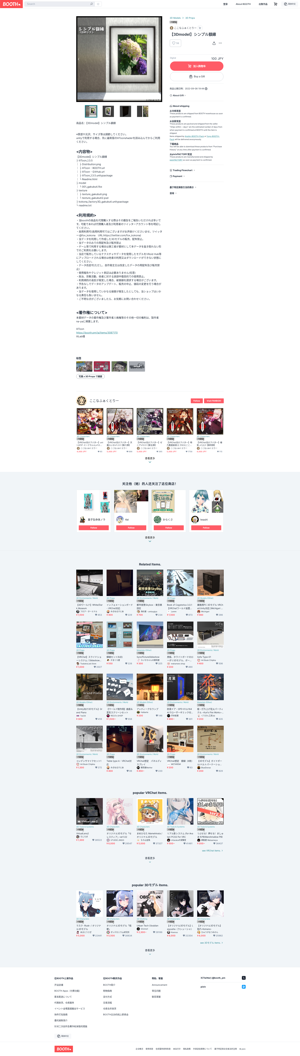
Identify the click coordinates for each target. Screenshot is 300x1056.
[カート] (200, 28)
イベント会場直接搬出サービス (69, 1008)
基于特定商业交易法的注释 (225, 1049)
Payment (177, 176)
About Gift (178, 95)
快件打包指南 (61, 1014)
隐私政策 (187, 1049)
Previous (78, 59)
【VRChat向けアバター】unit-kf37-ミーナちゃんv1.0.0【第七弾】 (90, 443)
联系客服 (156, 996)
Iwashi (204, 519)
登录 (225, 4)
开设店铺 (58, 984)
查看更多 (150, 537)
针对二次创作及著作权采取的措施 (70, 1026)
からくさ (168, 519)
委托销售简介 (61, 1020)
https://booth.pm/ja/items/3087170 (97, 332)
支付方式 (107, 996)
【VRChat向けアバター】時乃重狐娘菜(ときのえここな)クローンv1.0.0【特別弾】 (180, 443)
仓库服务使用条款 (163, 1049)
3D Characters (83, 436)
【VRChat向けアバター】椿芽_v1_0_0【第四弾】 (209, 443)
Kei (127, 519)
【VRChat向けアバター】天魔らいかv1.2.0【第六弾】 (119, 443)
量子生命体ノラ (96, 519)
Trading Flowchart (182, 170)
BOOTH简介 (109, 984)
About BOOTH (243, 4)
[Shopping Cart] (276, 4)
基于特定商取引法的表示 (182, 187)
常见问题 (156, 990)
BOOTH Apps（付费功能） (67, 990)
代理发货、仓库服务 (64, 1002)
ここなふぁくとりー (104, 401)
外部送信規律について (202, 1049)
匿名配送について (63, 996)
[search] (91, 4)
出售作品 (263, 4)
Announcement (159, 984)
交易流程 (107, 1002)
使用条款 (149, 1049)
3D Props (190, 18)
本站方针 (177, 1049)
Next (159, 59)
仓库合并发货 (109, 1008)
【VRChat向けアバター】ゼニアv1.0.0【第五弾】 (149, 443)
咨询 (172, 193)
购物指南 (107, 990)
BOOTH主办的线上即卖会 (115, 1014)
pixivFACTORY (176, 160)
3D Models (175, 18)
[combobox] (59, 4)
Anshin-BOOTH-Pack (194, 136)
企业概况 (139, 1049)
